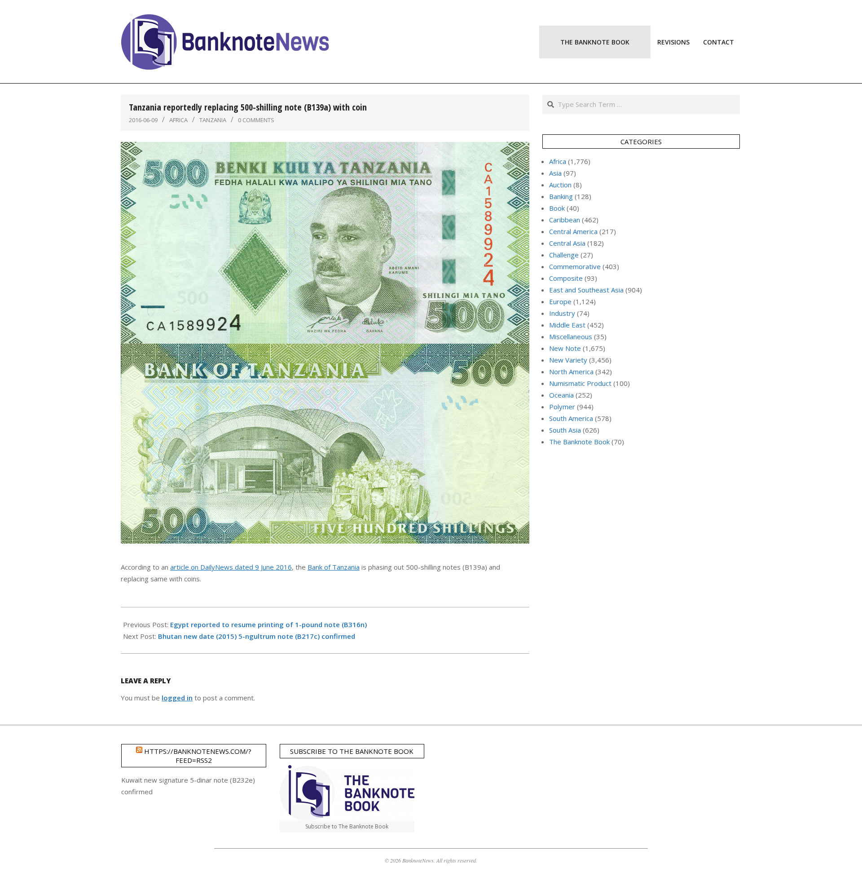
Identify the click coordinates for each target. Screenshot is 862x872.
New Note (565, 348)
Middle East (567, 324)
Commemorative (575, 266)
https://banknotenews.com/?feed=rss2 (197, 756)
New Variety (568, 359)
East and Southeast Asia (586, 289)
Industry (562, 313)
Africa (178, 120)
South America (571, 418)
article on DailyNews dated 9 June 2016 (231, 566)
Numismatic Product (580, 383)
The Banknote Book (579, 441)
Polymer (562, 406)
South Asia (565, 429)
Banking (561, 196)
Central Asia (567, 243)
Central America (573, 231)
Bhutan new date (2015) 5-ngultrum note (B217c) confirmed (256, 636)
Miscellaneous (570, 336)
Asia (555, 172)
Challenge (564, 254)
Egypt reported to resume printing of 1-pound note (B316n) (268, 624)
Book (557, 208)
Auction (560, 184)
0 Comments (256, 120)
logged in (177, 697)
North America (571, 371)
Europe (560, 301)
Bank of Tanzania (334, 566)
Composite (566, 278)
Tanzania (212, 120)
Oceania (561, 394)
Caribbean (564, 219)
